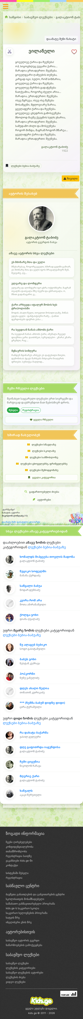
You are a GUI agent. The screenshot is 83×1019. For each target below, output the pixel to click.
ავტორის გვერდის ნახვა (41, 242)
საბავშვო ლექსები (38, 17)
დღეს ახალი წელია (34, 688)
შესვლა (13, 410)
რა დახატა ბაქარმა (34, 732)
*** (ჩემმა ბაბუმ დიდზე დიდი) (42, 703)
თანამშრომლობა (16, 851)
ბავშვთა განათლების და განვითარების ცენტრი (35, 894)
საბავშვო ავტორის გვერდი (22, 940)
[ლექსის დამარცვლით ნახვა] (9, 51)
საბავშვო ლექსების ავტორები (24, 972)
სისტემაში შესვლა (17, 873)
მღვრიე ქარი (29, 776)
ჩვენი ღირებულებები (19, 842)
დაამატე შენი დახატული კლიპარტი (21, 522)
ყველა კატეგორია (44, 477)
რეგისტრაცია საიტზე (19, 855)
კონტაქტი (12, 865)
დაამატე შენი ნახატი (61, 39)
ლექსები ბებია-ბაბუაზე (25, 166)
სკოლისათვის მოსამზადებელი (25, 898)
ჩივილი (72, 178)
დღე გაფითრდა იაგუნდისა (40, 747)
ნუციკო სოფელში (33, 571)
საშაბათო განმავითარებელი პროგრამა (30, 903)
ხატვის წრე (13, 917)
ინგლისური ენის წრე (19, 922)
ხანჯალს (26, 790)
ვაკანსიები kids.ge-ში (19, 860)
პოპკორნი (27, 673)
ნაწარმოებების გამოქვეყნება (24, 945)
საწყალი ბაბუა (31, 586)
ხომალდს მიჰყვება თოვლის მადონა (47, 556)
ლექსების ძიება (15, 977)
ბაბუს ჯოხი (28, 659)
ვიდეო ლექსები (15, 981)
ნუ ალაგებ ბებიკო (33, 644)
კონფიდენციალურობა (19, 846)
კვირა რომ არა (31, 600)
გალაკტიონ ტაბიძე (54, 147)
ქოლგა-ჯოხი (29, 615)
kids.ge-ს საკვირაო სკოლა (22, 908)
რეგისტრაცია (30, 410)
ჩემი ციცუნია (30, 761)
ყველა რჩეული (43, 419)
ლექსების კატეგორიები (20, 967)
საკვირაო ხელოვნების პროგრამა (26, 912)
